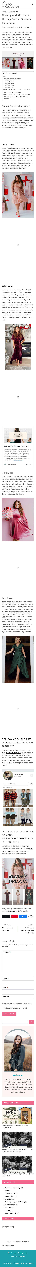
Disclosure (12, 1253)
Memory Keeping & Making (15, 1202)
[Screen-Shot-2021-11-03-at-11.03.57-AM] (18, 347)
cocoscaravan (8, 27)
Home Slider (9, 1196)
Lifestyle (5, 11)
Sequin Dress (11, 81)
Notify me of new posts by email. (15, 1008)
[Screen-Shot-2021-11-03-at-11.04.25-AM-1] (18, 519)
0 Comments (28, 27)
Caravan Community (12, 1188)
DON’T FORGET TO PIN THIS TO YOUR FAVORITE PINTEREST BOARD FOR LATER (17, 97)
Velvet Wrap (10, 83)
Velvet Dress (10, 85)
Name (5, 979)
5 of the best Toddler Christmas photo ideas (27, 929)
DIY (6, 1191)
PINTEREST (20, 838)
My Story (8, 1207)
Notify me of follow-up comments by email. (17, 1004)
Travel (7, 1210)
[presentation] (17, 1115)
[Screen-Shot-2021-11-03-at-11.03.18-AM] (18, 195)
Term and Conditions (18, 1256)
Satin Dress (10, 87)
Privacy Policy (23, 1253)
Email (5, 987)
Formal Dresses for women (12, 78)
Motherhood (14, 11)
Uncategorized (10, 1213)
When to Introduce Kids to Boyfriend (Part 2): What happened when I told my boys (18, 1150)
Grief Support (10, 1193)
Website (6, 996)
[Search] (31, 1022)
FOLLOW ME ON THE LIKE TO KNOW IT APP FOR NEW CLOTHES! (17, 91)
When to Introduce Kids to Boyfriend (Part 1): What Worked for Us (18, 1175)
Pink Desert (10, 153)
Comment (7, 952)
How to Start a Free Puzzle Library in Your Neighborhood (15, 1126)
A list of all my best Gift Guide (8, 927)
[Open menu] (32, 4)
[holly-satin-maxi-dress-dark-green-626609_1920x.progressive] (18, 709)
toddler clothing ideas (13, 753)
